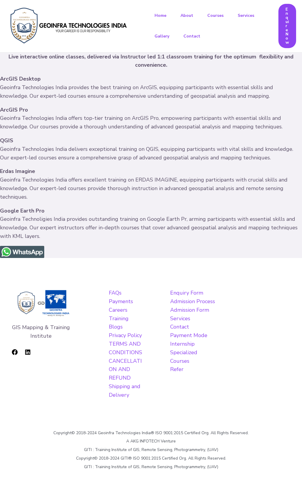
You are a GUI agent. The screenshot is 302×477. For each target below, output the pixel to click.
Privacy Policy (125, 335)
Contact (191, 36)
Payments (121, 301)
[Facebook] (15, 352)
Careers (118, 309)
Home (160, 15)
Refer (176, 369)
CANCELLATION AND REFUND (125, 369)
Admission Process (192, 301)
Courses (215, 15)
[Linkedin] (28, 352)
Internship (182, 343)
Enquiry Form (186, 292)
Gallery (162, 36)
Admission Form (189, 309)
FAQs (115, 292)
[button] (287, 26)
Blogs (116, 326)
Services (246, 15)
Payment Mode (188, 335)
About (186, 15)
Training (119, 318)
